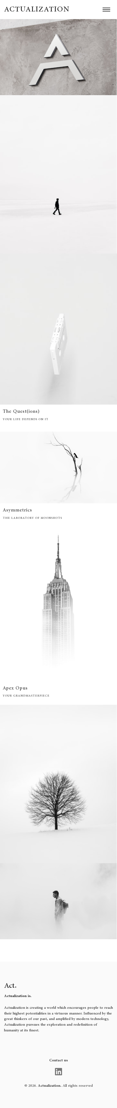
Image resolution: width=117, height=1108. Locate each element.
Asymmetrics (17, 510)
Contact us (58, 1060)
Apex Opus (15, 688)
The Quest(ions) (21, 411)
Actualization (37, 9)
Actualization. (49, 1085)
